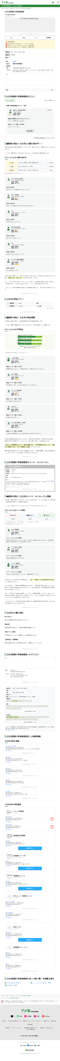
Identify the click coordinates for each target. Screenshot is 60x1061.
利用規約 (8, 1027)
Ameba (24, 1045)
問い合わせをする (10, 730)
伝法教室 (8, 791)
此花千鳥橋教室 (9, 912)
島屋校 (7, 964)
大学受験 (29, 1016)
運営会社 (42, 1027)
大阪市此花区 (11, 8)
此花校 (7, 861)
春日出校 (8, 952)
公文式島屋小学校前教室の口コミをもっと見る (44, 138)
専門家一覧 (53, 1021)
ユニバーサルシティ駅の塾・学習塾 (41, 983)
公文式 (14, 61)
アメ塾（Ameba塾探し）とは (14, 1021)
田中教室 (8, 780)
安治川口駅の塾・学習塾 (13, 983)
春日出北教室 (9, 817)
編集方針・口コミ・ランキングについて (32, 1021)
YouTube (47, 1016)
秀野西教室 (8, 757)
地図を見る (9, 750)
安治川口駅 (18, 8)
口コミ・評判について (50, 100)
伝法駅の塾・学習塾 (12, 985)
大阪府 (6, 8)
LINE (21, 1016)
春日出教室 (8, 768)
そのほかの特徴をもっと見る (30, 711)
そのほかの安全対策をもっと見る (30, 722)
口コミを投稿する (10, 100)
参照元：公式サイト (50, 480)
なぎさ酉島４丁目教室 (11, 746)
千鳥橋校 (8, 881)
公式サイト (30, 848)
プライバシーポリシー (17, 1027)
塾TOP (3, 8)
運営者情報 (30, 1024)
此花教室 (8, 841)
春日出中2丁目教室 (10, 901)
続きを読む (30, 131)
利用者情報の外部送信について (31, 1027)
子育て (38, 1016)
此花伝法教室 (9, 824)
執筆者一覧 (46, 1021)
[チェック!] (52, 819)
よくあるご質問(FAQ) (30, 1029)
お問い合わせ (50, 1027)
